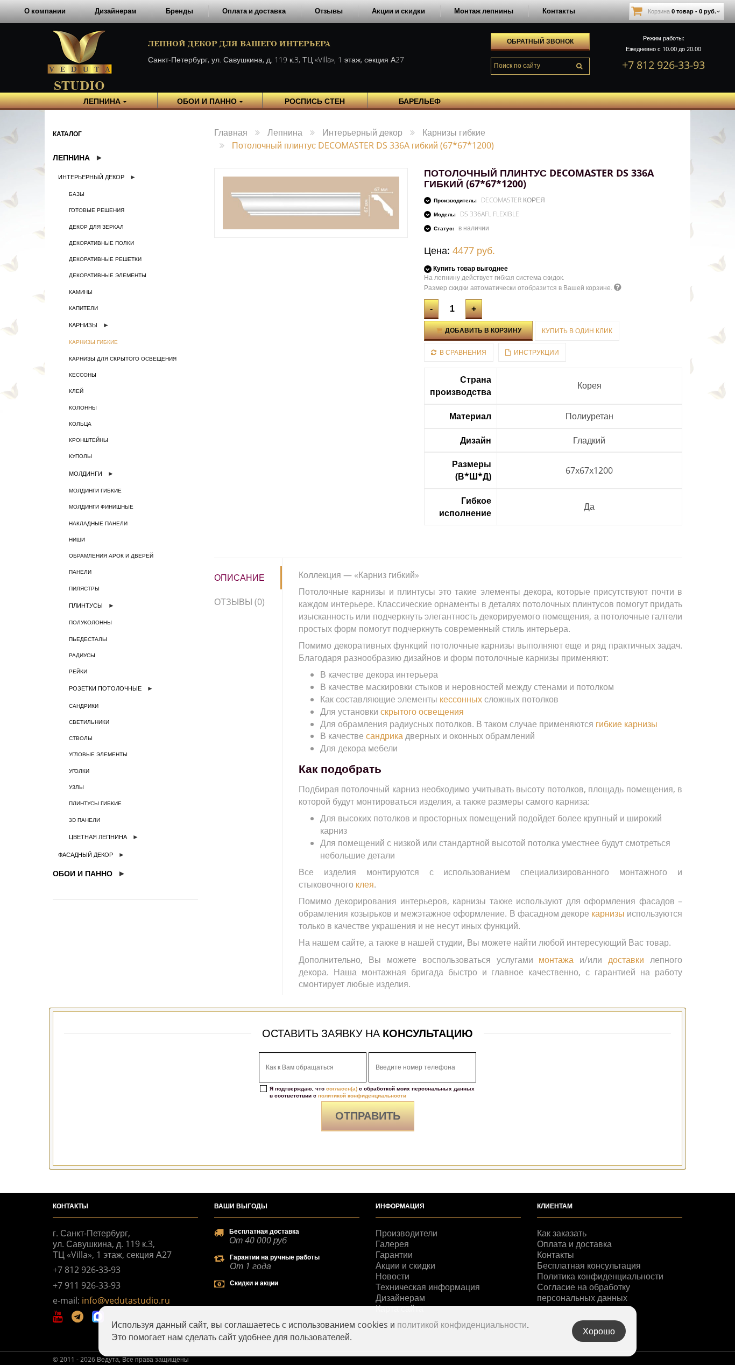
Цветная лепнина (98, 837)
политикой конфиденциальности (362, 1095)
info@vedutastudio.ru (126, 1300)
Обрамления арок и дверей (111, 555)
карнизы (608, 913)
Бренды (179, 11)
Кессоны (82, 374)
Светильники (89, 722)
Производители (406, 1233)
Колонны (83, 407)
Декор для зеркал (96, 226)
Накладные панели (98, 523)
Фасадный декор (85, 854)
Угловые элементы (98, 754)
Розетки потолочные (105, 688)
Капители (83, 308)
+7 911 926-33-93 (87, 1285)
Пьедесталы (88, 639)
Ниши (77, 539)
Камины (81, 291)
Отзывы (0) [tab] (239, 602)
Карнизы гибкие (93, 342)
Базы (76, 194)
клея (365, 884)
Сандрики (83, 705)
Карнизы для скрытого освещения (122, 358)
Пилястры (84, 588)
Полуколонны (90, 622)
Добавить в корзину (482, 330)
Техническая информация (428, 1287)
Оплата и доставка (254, 11)
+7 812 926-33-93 (663, 65)
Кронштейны (88, 440)
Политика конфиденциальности (600, 1276)
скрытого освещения (422, 711)
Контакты (558, 11)
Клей (76, 391)
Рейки (78, 671)
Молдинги (85, 473)
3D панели (84, 820)
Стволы (81, 738)
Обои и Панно (82, 873)
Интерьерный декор (91, 177)
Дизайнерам (116, 11)
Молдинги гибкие (95, 490)
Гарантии (394, 1255)
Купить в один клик (577, 330)
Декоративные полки (101, 243)
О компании (45, 11)
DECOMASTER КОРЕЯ (513, 200)
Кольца (80, 423)
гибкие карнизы (627, 724)
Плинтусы (86, 605)
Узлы (76, 787)
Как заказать (561, 1233)
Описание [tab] (239, 577)
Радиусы (82, 655)
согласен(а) (341, 1088)
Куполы (80, 456)
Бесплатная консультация (589, 1265)
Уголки (79, 771)
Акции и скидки (398, 11)
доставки (626, 960)
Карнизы (83, 325)
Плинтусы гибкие (95, 803)
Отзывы (329, 11)
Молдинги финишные (101, 506)
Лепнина (71, 157)
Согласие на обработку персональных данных (583, 1292)
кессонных (461, 699)
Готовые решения (96, 210)
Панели (80, 571)
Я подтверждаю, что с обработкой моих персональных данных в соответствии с (372, 1092)
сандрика (384, 736)
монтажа (556, 960)
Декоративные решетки (105, 259)
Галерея (392, 1244)
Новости (392, 1276)
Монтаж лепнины (483, 11)
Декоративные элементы (107, 275)
